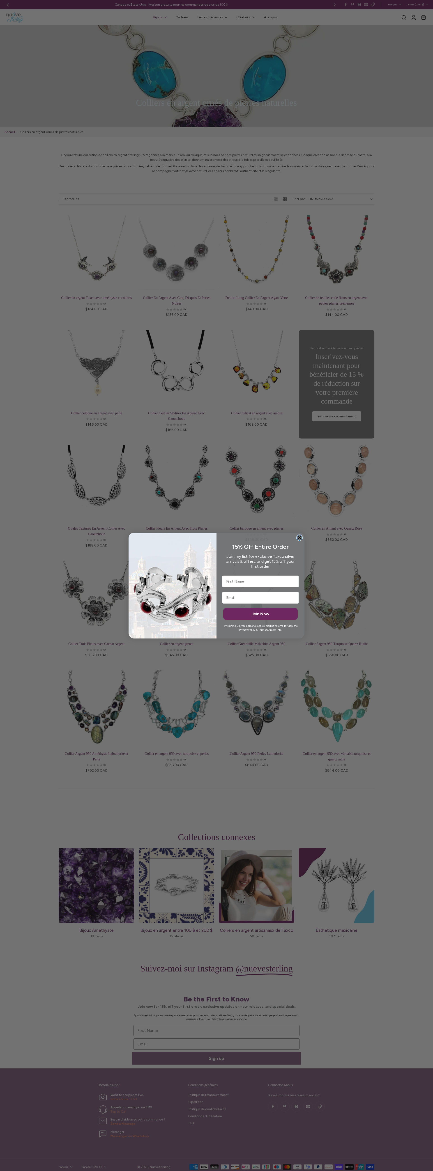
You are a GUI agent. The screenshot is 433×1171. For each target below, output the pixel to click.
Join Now (260, 613)
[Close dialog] (299, 537)
